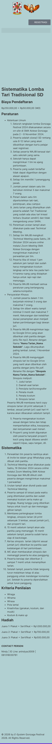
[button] (26, 30)
